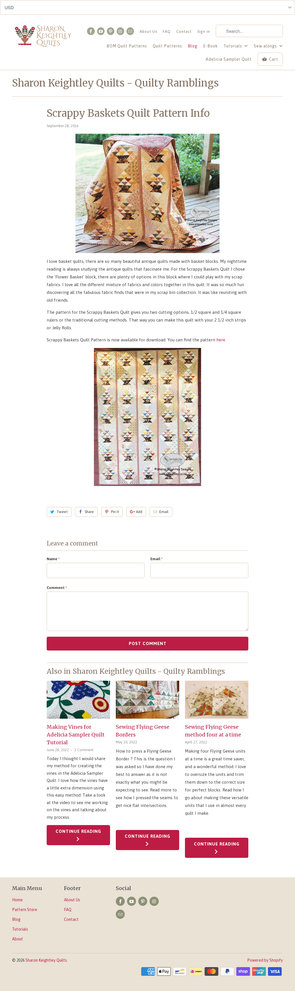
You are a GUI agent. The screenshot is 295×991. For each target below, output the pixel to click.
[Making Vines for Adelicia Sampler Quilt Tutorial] (78, 700)
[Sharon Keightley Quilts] (43, 39)
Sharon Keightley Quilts (46, 960)
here (220, 339)
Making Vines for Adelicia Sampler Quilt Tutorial (76, 735)
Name (53, 559)
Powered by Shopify (265, 960)
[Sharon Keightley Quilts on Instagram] (120, 31)
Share (89, 512)
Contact (184, 31)
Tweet (62, 512)
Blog (192, 46)
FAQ (167, 31)
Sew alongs (266, 46)
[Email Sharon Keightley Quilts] (130, 31)
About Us (148, 31)
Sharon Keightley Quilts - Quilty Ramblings (115, 83)
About (17, 939)
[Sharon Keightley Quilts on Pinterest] (110, 31)
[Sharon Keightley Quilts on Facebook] (90, 31)
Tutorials (233, 46)
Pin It (115, 512)
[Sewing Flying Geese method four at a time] (216, 700)
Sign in (203, 31)
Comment (57, 588)
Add (139, 512)
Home (17, 900)
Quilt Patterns (167, 46)
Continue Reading (78, 831)
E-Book (210, 46)
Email (164, 512)
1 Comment (83, 750)
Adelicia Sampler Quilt (229, 59)
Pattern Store (24, 909)
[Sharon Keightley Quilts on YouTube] (101, 31)
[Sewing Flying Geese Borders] (147, 700)
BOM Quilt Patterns (127, 46)
